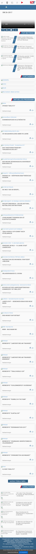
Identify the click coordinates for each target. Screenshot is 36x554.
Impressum (17, 540)
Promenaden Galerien (7, 546)
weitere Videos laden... (18, 481)
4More (31, 546)
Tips (21, 546)
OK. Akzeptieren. (23, 552)
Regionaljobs (16, 546)
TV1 (4, 544)
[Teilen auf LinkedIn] (7, 30)
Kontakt (12, 540)
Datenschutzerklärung (25, 540)
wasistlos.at (26, 546)
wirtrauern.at (18, 548)
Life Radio (19, 544)
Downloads (7, 540)
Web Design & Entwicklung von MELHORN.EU (23, 539)
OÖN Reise (21, 545)
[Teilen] (11, 30)
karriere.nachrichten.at (11, 544)
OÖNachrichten (26, 544)
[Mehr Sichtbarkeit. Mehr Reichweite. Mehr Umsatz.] (18, 7)
